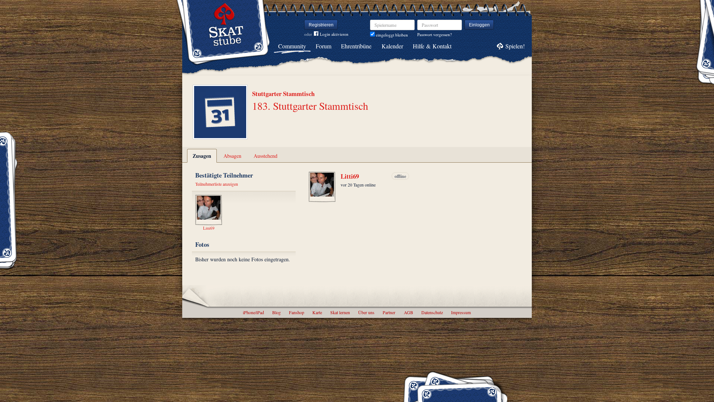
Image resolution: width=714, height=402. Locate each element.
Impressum (461, 312)
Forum (323, 46)
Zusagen (202, 156)
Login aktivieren (334, 34)
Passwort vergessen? (434, 34)
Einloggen (479, 25)
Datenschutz (432, 312)
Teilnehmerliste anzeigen (216, 184)
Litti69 (350, 176)
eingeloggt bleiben (391, 35)
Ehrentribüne (356, 46)
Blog (276, 312)
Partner (389, 312)
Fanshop (296, 312)
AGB (408, 312)
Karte (317, 312)
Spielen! (515, 46)
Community (292, 46)
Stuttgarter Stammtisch (283, 93)
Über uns (366, 312)
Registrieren (321, 25)
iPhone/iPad (253, 312)
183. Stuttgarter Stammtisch (310, 106)
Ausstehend (265, 155)
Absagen (232, 155)
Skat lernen (340, 312)
